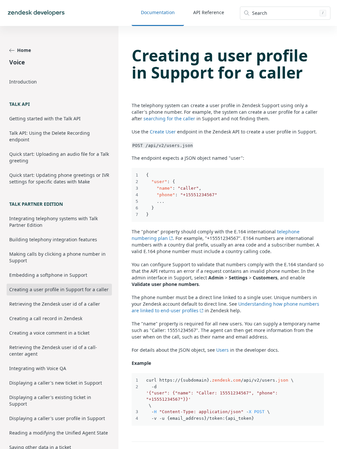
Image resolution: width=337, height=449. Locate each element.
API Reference (208, 12)
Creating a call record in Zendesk (45, 318)
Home (24, 50)
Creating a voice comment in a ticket (49, 333)
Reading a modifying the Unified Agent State (58, 433)
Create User (163, 132)
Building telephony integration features (53, 239)
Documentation (158, 12)
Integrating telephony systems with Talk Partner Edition (53, 221)
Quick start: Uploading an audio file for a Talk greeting (59, 157)
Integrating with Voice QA (37, 368)
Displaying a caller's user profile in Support (57, 418)
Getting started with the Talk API (45, 118)
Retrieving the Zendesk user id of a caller (54, 304)
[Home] (36, 13)
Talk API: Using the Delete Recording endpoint (49, 136)
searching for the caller (169, 118)
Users (222, 350)
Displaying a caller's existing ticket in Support (50, 400)
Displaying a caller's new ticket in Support (55, 383)
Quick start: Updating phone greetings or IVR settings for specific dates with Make (59, 178)
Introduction (23, 82)
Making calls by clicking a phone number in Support (57, 257)
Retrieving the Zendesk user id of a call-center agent (53, 350)
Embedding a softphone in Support (48, 275)
